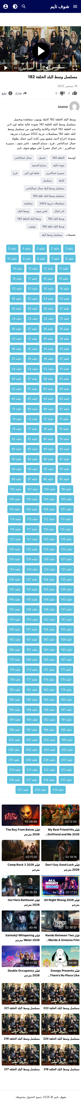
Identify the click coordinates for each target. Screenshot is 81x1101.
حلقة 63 (65, 398)
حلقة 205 (32, 749)
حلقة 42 (17, 338)
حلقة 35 (64, 328)
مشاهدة (28, 203)
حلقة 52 (49, 369)
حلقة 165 (32, 649)
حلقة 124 (49, 549)
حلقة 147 (66, 609)
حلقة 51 (64, 369)
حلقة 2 (55, 248)
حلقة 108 (49, 509)
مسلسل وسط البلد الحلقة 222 (61, 1008)
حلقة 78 (17, 429)
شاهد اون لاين (31, 173)
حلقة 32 (49, 318)
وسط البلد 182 (56, 218)
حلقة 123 (66, 549)
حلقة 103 (66, 499)
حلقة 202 (14, 739)
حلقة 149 (32, 609)
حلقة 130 (14, 559)
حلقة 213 (32, 769)
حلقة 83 (65, 449)
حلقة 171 (66, 669)
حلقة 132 (49, 569)
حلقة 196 (49, 729)
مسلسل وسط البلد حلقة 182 (48, 195)
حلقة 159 (66, 639)
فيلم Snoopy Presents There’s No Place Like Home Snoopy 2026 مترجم (61, 975)
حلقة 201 (32, 739)
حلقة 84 (49, 449)
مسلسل (47, 180)
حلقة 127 (66, 559)
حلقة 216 (49, 780)
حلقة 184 (49, 699)
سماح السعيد (39, 165)
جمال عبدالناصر (23, 157)
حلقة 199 (67, 739)
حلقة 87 (64, 459)
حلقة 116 (48, 529)
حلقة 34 (17, 318)
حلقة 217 (31, 780)
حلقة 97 (32, 479)
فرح (15, 173)
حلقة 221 (23, 789)
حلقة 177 (32, 679)
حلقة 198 (14, 729)
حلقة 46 (17, 348)
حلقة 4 (26, 248)
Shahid (63, 107)
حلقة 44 (49, 348)
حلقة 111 (66, 519)
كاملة (61, 180)
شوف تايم (59, 6)
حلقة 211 (66, 769)
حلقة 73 (33, 419)
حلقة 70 (17, 409)
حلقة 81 (32, 439)
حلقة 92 (49, 469)
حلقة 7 (55, 258)
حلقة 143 (66, 599)
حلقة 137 (31, 579)
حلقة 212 (49, 769)
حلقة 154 (15, 619)
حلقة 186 (14, 699)
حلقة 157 (31, 629)
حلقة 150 (14, 609)
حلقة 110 (14, 509)
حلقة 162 (15, 639)
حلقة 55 (64, 378)
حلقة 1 (69, 248)
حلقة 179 (66, 689)
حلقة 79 (64, 439)
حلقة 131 (66, 569)
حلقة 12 (48, 268)
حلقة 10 (12, 258)
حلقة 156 (49, 629)
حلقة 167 (66, 659)
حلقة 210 (14, 759)
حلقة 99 (66, 489)
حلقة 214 (15, 769)
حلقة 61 (32, 389)
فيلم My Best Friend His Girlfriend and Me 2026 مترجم (63, 834)
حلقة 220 (40, 789)
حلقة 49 (33, 358)
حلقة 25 (33, 298)
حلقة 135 (66, 579)
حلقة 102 (15, 489)
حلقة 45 (33, 348)
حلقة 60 (48, 389)
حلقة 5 (12, 248)
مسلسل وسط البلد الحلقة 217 (22, 1069)
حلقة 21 (33, 288)
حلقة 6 (69, 258)
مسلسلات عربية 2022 (52, 203)
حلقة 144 (49, 599)
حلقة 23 (65, 298)
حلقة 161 (32, 639)
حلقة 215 (66, 780)
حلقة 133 (32, 569)
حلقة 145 (32, 599)
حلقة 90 (17, 459)
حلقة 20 (49, 288)
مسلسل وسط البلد (52, 234)
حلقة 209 (31, 759)
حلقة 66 (17, 398)
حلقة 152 (49, 619)
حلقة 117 (32, 529)
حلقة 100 (49, 489)
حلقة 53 (33, 369)
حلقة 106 (14, 499)
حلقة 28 (49, 308)
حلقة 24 (49, 298)
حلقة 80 (48, 439)
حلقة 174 (15, 669)
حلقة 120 (49, 539)
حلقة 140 (49, 589)
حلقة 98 (17, 479)
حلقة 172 (49, 669)
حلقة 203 (67, 749)
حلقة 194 (15, 719)
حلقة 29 (33, 308)
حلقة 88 (49, 459)
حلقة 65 (33, 398)
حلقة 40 (48, 338)
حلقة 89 (33, 459)
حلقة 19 (64, 288)
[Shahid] (74, 111)
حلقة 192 (49, 719)
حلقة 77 (32, 429)
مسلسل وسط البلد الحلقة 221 (22, 1008)
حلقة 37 (32, 328)
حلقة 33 (33, 318)
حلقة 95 (64, 479)
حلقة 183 (66, 699)
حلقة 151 (66, 619)
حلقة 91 (64, 469)
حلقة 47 (64, 358)
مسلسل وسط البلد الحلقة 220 (61, 1038)
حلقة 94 (17, 469)
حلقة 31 (64, 318)
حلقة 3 (41, 248)
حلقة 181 (32, 689)
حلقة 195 (66, 729)
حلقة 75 (64, 429)
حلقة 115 (65, 529)
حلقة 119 (66, 539)
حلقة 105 (32, 499)
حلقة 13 (33, 268)
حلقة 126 (14, 549)
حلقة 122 (15, 539)
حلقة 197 (31, 729)
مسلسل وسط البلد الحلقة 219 (22, 1038)
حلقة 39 (64, 338)
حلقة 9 (27, 258)
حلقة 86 (17, 449)
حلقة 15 (63, 278)
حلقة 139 (66, 589)
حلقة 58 (17, 378)
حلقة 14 (17, 268)
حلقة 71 (64, 419)
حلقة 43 (65, 348)
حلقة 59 (64, 389)
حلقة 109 (31, 509)
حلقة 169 (32, 659)
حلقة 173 (32, 669)
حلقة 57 (32, 378)
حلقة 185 (32, 699)
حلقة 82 (17, 439)
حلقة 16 (48, 278)
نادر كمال (59, 211)
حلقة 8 (41, 258)
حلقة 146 (14, 599)
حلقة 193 (32, 719)
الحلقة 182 (58, 157)
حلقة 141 (32, 589)
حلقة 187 (66, 709)
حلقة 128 (49, 559)
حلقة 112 (49, 519)
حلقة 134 (15, 569)
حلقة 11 (63, 268)
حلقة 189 (32, 709)
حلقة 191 (66, 719)
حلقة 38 (17, 328)
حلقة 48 (49, 358)
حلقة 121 (32, 539)
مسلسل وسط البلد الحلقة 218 (61, 1069)
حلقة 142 (15, 589)
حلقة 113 (32, 519)
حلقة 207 (67, 759)
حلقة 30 (17, 308)
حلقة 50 (17, 358)
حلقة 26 (17, 298)
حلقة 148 (49, 609)
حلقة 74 (17, 419)
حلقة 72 (48, 419)
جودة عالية (58, 165)
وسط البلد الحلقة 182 (29, 218)
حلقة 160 (49, 639)
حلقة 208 (49, 759)
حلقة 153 (32, 619)
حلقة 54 (17, 369)
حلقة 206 (14, 749)
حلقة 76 (48, 429)
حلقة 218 (14, 780)
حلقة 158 (14, 629)
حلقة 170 (14, 659)
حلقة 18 (17, 278)
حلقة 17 (32, 278)
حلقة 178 (15, 679)
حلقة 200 (49, 739)
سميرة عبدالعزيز (55, 173)
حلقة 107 (66, 509)
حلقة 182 (15, 689)
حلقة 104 (49, 499)
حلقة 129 (32, 559)
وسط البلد (23, 211)
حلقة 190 (14, 709)
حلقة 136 (49, 579)
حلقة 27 (64, 308)
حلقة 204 (49, 749)
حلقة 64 (49, 398)
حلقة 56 (48, 378)
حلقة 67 (64, 409)
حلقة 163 (66, 649)
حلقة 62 (17, 389)
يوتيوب (31, 226)
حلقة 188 (49, 709)
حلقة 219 (58, 789)
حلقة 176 (48, 679)
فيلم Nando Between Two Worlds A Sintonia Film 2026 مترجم (62, 940)
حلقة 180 (49, 689)
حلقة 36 (48, 328)
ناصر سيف (41, 211)
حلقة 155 (66, 629)
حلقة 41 (32, 338)
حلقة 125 (32, 549)
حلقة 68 (49, 409)
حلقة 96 (48, 479)
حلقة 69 (33, 409)
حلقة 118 (15, 529)
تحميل (42, 157)
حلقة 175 (65, 679)
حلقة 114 (15, 519)
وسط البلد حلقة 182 (53, 226)
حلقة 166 (14, 649)
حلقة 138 (14, 579)
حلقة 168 (49, 659)
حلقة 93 (33, 469)
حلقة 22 (17, 288)
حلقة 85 (33, 449)
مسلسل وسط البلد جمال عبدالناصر (45, 188)
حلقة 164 (49, 649)
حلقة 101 (32, 489)
